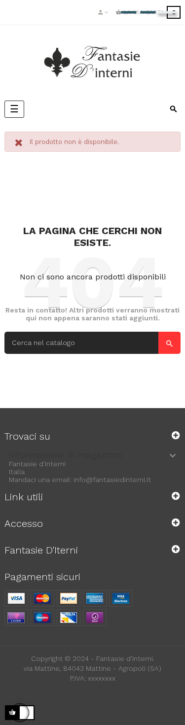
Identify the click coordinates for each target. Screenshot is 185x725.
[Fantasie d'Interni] (92, 62)
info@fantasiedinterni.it (112, 479)
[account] (103, 12)
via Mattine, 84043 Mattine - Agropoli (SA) (92, 668)
